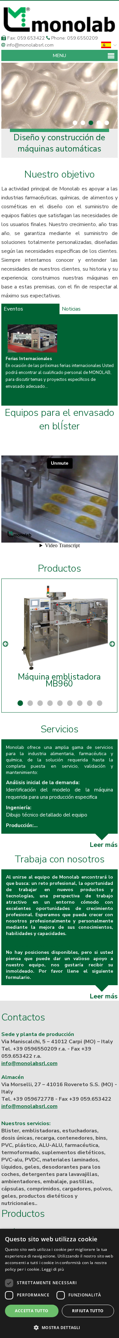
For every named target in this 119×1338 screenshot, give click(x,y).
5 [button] (59, 703)
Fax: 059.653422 (25, 38)
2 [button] (29, 703)
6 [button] (69, 703)
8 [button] (89, 703)
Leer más (104, 844)
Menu (59, 55)
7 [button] (79, 703)
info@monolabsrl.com (29, 45)
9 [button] (99, 703)
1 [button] (19, 703)
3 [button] (39, 703)
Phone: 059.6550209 (74, 38)
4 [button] (49, 703)
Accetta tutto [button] (31, 1311)
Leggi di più (53, 1269)
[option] (61, 360)
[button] (59, 1327)
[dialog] (59, 1283)
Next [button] (112, 640)
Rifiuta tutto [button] (87, 1311)
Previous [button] (6, 640)
